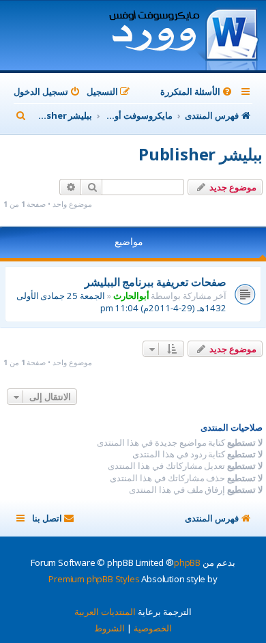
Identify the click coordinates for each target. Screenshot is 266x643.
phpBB (187, 562)
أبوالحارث (131, 295)
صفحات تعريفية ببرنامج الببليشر (155, 281)
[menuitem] (197, 92)
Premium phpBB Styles (93, 579)
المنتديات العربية (105, 611)
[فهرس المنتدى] (183, 37)
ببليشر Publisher (200, 154)
